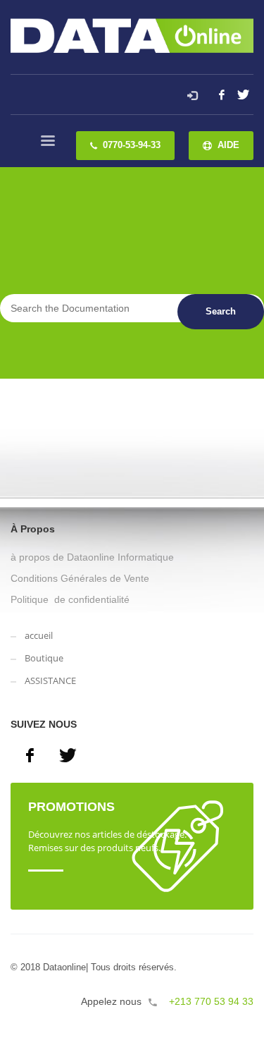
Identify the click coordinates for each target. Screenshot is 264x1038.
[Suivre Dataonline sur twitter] (67, 755)
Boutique (44, 658)
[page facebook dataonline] (29, 755)
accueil (39, 635)
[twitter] (242, 94)
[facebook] (221, 94)
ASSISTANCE (50, 680)
